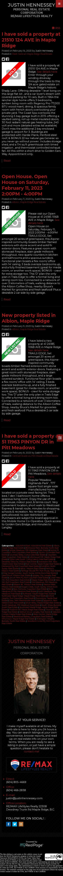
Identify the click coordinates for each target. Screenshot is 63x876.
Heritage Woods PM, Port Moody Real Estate (41, 571)
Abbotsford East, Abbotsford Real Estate (34, 546)
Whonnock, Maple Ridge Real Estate (18, 619)
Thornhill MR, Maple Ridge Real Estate (26, 610)
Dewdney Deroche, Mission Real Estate (19, 562)
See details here (47, 71)
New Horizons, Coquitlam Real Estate (30, 589)
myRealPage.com (31, 845)
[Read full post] (14, 74)
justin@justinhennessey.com (24, 798)
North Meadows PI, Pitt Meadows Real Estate (28, 590)
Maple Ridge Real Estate (42, 580)
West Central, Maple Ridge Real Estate (32, 54)
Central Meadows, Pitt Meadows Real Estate (35, 456)
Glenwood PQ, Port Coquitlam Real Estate (21, 566)
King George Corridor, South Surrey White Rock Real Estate (30, 573)
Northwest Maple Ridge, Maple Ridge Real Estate (24, 596)
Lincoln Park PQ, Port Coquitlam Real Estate (29, 578)
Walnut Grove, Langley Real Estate (35, 612)
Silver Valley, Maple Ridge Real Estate (43, 603)
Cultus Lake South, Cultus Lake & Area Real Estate (31, 559)
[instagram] (22, 824)
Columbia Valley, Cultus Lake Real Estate (27, 555)
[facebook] (9, 824)
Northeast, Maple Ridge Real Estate (39, 594)
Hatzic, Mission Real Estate (32, 568)
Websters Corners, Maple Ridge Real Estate (31, 613)
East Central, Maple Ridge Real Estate (43, 564)
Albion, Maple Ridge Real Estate (29, 202)
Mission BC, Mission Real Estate (27, 584)
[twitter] (15, 824)
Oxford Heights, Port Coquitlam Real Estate (28, 597)
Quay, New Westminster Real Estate (25, 600)
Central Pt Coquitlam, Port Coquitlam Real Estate (30, 551)
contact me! (31, 751)
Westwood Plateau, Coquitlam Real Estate (32, 616)
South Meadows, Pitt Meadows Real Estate (21, 605)
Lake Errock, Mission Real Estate (16, 575)
